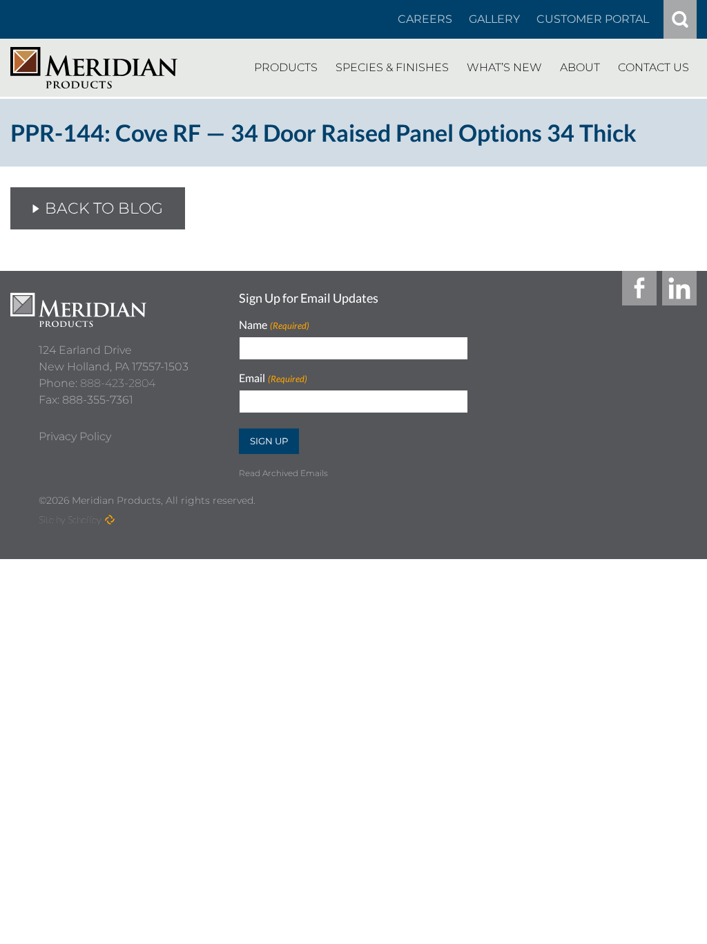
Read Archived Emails (283, 473)
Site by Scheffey (70, 519)
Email (273, 378)
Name (274, 325)
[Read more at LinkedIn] (679, 288)
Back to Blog (104, 208)
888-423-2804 (117, 383)
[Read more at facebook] (639, 288)
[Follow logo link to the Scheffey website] (110, 520)
